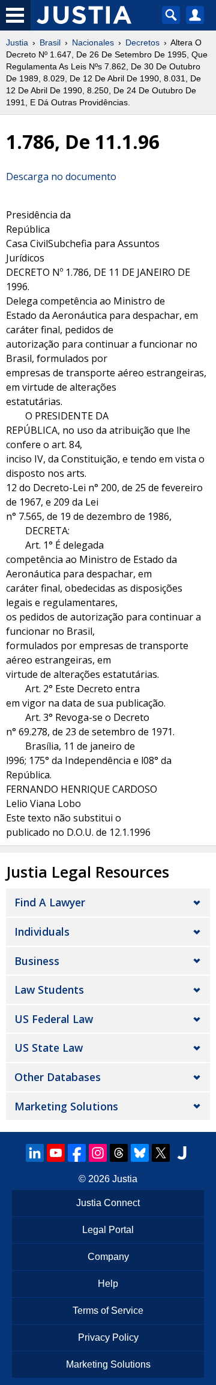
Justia (17, 42)
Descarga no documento (61, 176)
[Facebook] (77, 1153)
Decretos (142, 42)
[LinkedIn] (35, 1153)
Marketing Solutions (66, 1106)
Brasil (50, 42)
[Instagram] (98, 1153)
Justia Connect (108, 1203)
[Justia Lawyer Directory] (182, 1153)
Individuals (42, 931)
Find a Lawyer (49, 902)
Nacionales (93, 42)
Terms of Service (108, 1310)
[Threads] (119, 1153)
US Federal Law (53, 1019)
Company (108, 1257)
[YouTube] (56, 1153)
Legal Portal (108, 1230)
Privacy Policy (108, 1337)
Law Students (49, 989)
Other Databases (57, 1077)
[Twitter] (161, 1153)
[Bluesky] (140, 1153)
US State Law (48, 1047)
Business (36, 961)
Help (108, 1284)
